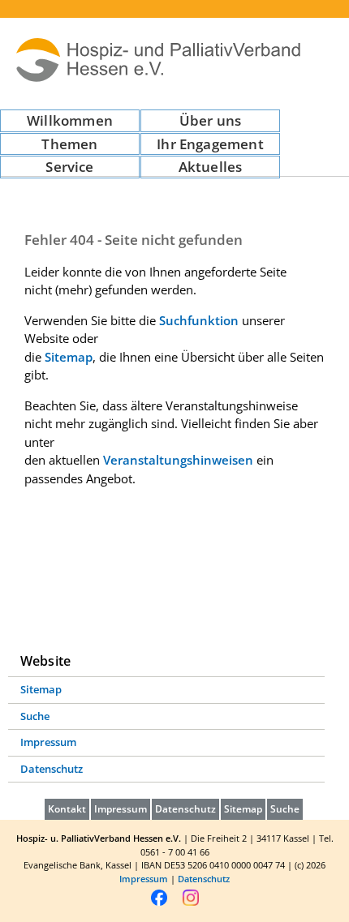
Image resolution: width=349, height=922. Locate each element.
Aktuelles (211, 166)
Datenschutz (51, 768)
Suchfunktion (199, 320)
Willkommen (70, 120)
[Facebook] (159, 904)
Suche (35, 716)
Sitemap (69, 357)
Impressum (48, 742)
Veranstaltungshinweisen (178, 460)
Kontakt (67, 809)
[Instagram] (191, 904)
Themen (69, 144)
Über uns (210, 120)
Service (69, 166)
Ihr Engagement (210, 144)
